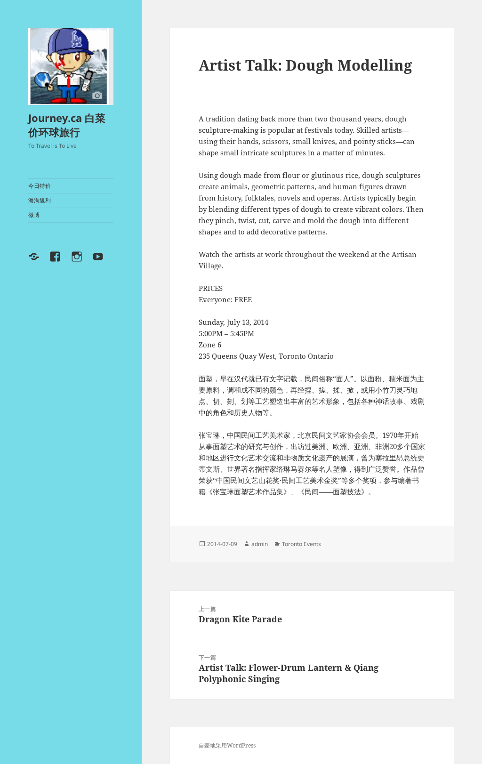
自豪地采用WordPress (227, 745)
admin (259, 544)
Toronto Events (301, 544)
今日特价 (39, 186)
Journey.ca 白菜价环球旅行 (66, 125)
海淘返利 (39, 200)
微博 (34, 215)
